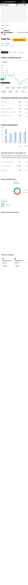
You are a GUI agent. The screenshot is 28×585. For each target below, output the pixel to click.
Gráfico (14, 52)
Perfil (10, 52)
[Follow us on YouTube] (25, 5)
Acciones (3, 25)
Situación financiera (22, 52)
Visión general (5, 52)
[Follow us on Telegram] (27, 5)
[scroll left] (26, 262)
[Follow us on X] (20, 5)
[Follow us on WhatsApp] (23, 5)
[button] (2, 1)
